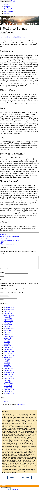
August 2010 (8, 338)
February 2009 (8, 369)
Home (6, 5)
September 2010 (9, 336)
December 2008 (9, 372)
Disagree (25, 478)
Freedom (14, 1)
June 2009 (7, 361)
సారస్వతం (7, 7)
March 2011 (7, 334)
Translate (15, 490)
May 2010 (7, 342)
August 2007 (8, 386)
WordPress (21, 404)
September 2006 (9, 390)
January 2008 (8, 382)
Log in (6, 401)
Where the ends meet (7, 243)
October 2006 (8, 388)
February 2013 (8, 321)
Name (2, 272)
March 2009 (7, 367)
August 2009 (8, 357)
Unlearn (6, 13)
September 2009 (9, 355)
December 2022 (9, 309)
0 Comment (21, 37)
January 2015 (8, 317)
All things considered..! (7, 236)
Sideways (3, 234)
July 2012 (7, 326)
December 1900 (9, 393)
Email (2, 276)
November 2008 (9, 374)
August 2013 (8, 319)
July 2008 (7, 380)
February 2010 (8, 347)
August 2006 (8, 391)
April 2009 (7, 365)
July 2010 (7, 340)
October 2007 (8, 384)
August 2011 (8, 330)
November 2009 (9, 351)
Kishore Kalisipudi (13, 37)
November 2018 (9, 315)
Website (2, 280)
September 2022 (9, 311)
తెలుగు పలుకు (8, 9)
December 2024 (9, 307)
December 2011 (9, 328)
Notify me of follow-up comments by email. (16, 289)
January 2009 (8, 370)
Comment (4, 269)
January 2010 (8, 349)
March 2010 (7, 346)
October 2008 (8, 376)
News (17, 236)
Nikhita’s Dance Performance (9, 239)
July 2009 (7, 359)
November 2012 (9, 325)
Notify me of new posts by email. (12, 292)
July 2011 (7, 332)
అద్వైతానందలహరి (9, 11)
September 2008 (9, 378)
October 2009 (8, 353)
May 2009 (7, 363)
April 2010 (7, 344)
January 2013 (8, 323)
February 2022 (8, 313)
